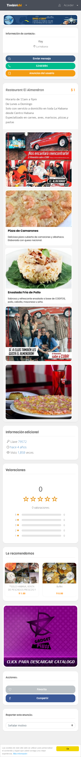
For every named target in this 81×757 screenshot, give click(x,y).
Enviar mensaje (42, 58)
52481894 (42, 66)
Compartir (41, 698)
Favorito (42, 689)
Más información (20, 753)
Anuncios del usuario (41, 73)
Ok (67, 748)
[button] (68, 5)
